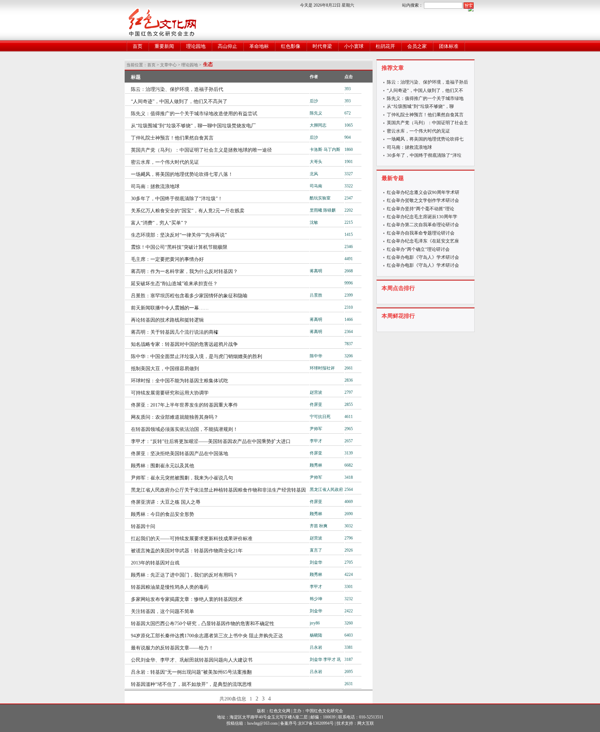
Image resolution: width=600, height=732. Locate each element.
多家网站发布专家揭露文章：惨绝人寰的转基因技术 (187, 599)
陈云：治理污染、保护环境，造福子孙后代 (177, 89)
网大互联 (365, 723)
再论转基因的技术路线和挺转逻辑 (167, 320)
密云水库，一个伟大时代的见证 (165, 162)
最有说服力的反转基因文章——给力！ (172, 647)
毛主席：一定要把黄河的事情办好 (167, 259)
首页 (137, 46)
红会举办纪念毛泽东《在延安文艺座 (423, 241)
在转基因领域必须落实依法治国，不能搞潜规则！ (184, 429)
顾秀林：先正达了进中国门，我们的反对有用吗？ (184, 575)
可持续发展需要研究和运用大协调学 (170, 392)
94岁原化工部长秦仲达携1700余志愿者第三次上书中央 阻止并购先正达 (207, 635)
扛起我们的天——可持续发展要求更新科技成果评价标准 (191, 538)
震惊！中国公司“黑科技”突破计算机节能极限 (179, 247)
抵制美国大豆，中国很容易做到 (165, 368)
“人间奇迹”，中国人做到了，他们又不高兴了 (179, 101)
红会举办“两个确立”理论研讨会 (418, 249)
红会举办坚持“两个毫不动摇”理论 (420, 208)
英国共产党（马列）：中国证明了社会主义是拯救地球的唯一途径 (201, 150)
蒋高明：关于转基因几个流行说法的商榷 (174, 332)
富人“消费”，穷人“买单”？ (159, 222)
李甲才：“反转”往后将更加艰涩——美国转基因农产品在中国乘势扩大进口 (211, 441)
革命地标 (259, 46)
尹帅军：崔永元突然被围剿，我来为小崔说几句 (182, 477)
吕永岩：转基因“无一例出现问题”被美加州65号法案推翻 (191, 672)
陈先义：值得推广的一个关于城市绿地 (425, 98)
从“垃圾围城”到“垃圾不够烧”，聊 (420, 106)
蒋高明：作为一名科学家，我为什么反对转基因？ (184, 271)
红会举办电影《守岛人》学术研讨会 (423, 257)
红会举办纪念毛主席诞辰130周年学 (422, 216)
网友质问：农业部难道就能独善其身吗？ (174, 417)
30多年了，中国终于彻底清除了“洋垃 (424, 155)
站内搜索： (412, 5)
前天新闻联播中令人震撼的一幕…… (170, 307)
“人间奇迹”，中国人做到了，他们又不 (425, 90)
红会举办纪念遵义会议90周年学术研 (423, 192)
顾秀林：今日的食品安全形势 (162, 514)
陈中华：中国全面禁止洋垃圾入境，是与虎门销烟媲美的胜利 (196, 356)
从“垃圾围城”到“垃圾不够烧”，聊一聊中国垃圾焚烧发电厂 (193, 125)
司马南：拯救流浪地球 (155, 186)
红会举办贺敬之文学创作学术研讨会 (423, 200)
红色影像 (290, 46)
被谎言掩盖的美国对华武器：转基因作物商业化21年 (187, 550)
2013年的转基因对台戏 (155, 562)
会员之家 (417, 46)
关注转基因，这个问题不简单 (162, 611)
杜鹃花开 (385, 46)
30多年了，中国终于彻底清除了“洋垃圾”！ (177, 198)
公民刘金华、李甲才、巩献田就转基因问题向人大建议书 (191, 660)
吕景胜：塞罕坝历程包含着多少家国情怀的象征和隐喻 (189, 295)
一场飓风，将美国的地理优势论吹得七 (425, 139)
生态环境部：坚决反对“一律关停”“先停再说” (179, 235)
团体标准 (448, 46)
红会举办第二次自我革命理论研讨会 (423, 224)
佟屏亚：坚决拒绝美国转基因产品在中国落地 (179, 453)
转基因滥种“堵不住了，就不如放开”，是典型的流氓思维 (191, 684)
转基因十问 (143, 526)
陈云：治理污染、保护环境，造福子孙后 (427, 82)
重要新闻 (164, 46)
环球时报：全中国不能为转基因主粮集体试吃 (179, 380)
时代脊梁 (322, 46)
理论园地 (196, 46)
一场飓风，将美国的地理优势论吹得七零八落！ (182, 174)
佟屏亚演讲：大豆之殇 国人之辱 (165, 502)
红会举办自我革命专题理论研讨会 (421, 233)
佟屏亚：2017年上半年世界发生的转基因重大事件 (184, 405)
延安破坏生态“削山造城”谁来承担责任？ (174, 283)
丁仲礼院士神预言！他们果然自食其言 (172, 138)
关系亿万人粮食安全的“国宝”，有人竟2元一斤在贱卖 (187, 210)
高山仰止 (227, 46)
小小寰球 (354, 46)
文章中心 (168, 64)
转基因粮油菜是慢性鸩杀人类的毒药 (170, 587)
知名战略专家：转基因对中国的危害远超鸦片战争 (184, 344)
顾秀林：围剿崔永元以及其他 (162, 465)
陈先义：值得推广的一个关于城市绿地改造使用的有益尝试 (194, 113)
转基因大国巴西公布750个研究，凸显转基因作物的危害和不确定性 (202, 623)
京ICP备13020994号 (316, 723)
